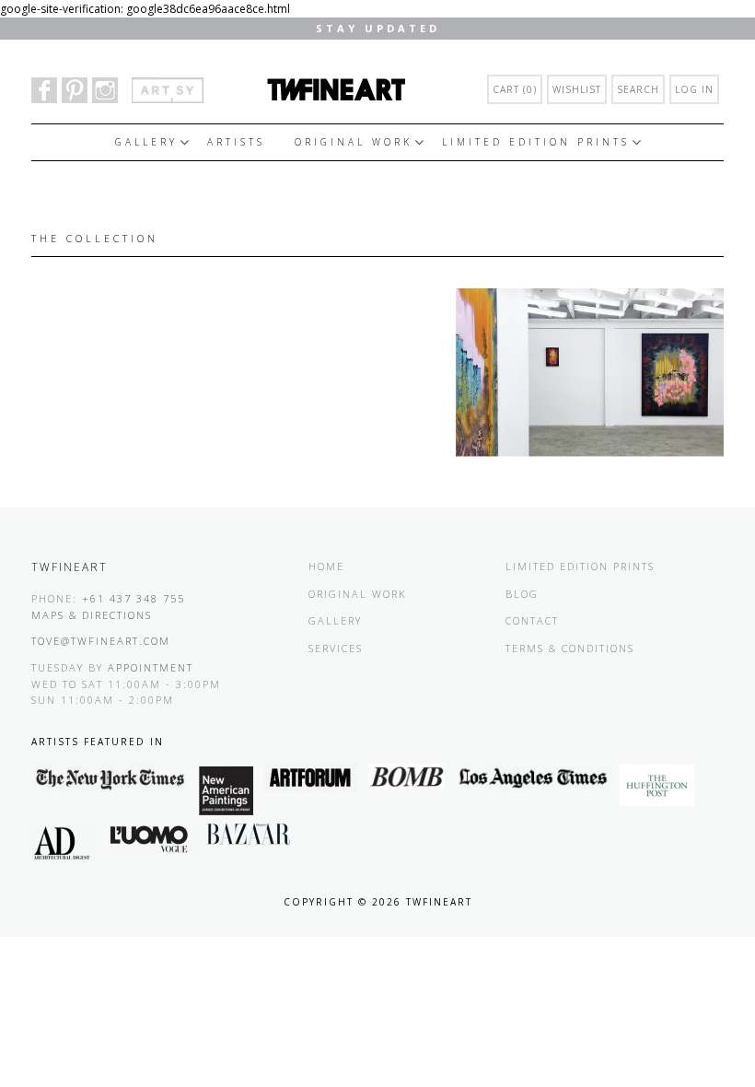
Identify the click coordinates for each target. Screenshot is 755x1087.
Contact (532, 620)
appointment (150, 667)
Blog (522, 594)
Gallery (146, 141)
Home (326, 566)
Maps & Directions (91, 615)
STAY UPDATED (378, 28)
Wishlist (576, 89)
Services (335, 648)
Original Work (353, 141)
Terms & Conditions (569, 648)
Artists (236, 141)
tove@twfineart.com (100, 641)
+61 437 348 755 (133, 598)
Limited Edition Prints (536, 141)
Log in (694, 89)
